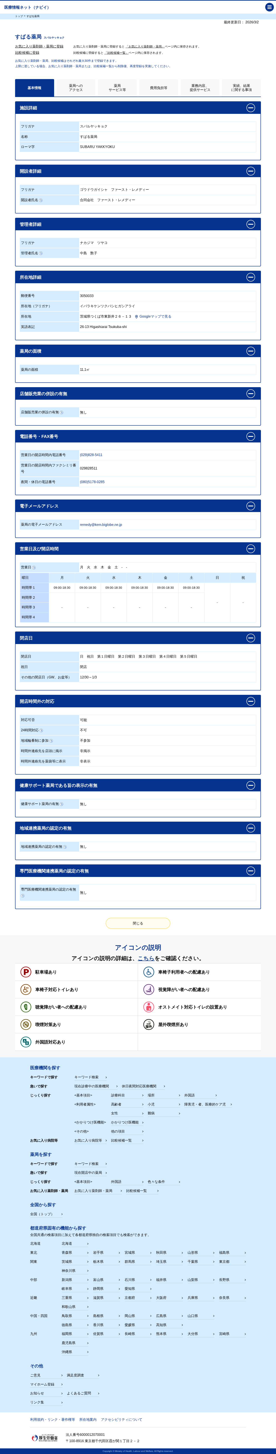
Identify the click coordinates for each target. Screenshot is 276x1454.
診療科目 (118, 1095)
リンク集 (37, 1402)
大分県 (193, 1334)
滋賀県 (98, 1298)
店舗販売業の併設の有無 (40, 412)
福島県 (224, 1252)
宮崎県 (224, 1334)
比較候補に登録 (27, 52)
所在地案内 (88, 1419)
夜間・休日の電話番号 (38, 482)
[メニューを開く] (269, 7)
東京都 (224, 1261)
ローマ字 (28, 147)
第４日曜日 (168, 656)
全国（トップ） (42, 1214)
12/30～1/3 (88, 677)
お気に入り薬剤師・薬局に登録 (39, 46)
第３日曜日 (147, 656)
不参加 (85, 740)
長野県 (224, 1280)
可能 (83, 720)
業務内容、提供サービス (200, 88)
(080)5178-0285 (92, 482)
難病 (151, 1113)
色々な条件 (156, 1182)
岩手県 (98, 1252)
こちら (146, 958)
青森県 (67, 1252)
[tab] (34, 88)
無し (83, 412)
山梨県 (193, 1280)
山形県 (193, 1252)
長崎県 (130, 1334)
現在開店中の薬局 (88, 1172)
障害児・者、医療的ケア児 (205, 1104)
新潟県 (67, 1280)
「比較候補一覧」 (116, 52)
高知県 (161, 1325)
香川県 (98, 1325)
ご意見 (35, 1375)
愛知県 (130, 1288)
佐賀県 (98, 1334)
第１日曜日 (105, 656)
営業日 (26, 567)
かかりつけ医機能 (125, 1122)
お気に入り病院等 (88, 1140)
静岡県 (98, 1288)
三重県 (67, 1298)
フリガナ (28, 126)
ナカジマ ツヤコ (94, 243)
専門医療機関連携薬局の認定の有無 (48, 889)
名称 (24, 136)
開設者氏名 (29, 200)
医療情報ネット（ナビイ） (27, 7)
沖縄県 (67, 1352)
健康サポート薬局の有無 (40, 804)
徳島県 (67, 1325)
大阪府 (161, 1298)
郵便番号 (28, 295)
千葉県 (193, 1261)
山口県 (193, 1316)
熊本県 (161, 1334)
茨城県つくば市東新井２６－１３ (106, 316)
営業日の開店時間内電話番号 (43, 455)
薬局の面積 (29, 369)
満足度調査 (75, 1375)
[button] (138, 108)
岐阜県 (67, 1288)
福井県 (161, 1280)
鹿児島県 (68, 1343)
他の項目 (118, 1131)
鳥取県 (67, 1316)
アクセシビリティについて (121, 1419)
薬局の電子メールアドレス (41, 524)
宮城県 (130, 1252)
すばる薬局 (88, 136)
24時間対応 (30, 730)
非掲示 (85, 751)
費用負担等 (158, 88)
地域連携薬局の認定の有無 (41, 846)
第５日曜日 (188, 656)
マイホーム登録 (42, 1384)
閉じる (138, 923)
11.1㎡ (85, 369)
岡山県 (130, 1316)
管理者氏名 (29, 253)
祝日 (90, 656)
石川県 (130, 1280)
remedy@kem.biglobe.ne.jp (101, 525)
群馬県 (130, 1261)
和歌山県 (68, 1307)
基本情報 (34, 88)
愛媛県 (130, 1325)
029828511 (88, 468)
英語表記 (28, 327)
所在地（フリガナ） (36, 306)
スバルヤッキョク (94, 126)
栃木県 (98, 1261)
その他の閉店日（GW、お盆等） (46, 677)
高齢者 (116, 1104)
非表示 (85, 761)
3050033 (87, 296)
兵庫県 (193, 1298)
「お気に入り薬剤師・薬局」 (145, 46)
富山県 (98, 1280)
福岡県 (67, 1334)
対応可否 (28, 720)
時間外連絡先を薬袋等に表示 (43, 761)
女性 (114, 1113)
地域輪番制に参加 (35, 740)
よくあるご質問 (79, 1393)
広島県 (161, 1316)
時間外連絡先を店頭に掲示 (41, 751)
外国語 (189, 1095)
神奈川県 (68, 1271)
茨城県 (67, 1261)
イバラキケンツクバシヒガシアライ (107, 306)
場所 (151, 1095)
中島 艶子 (88, 253)
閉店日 (26, 656)
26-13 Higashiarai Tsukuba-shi (103, 327)
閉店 (83, 667)
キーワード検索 (86, 1077)
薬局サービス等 (117, 88)
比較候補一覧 (121, 1140)
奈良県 (224, 1298)
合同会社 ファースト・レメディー (107, 200)
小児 (151, 1104)
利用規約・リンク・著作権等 (52, 1419)
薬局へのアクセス (76, 88)
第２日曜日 (126, 656)
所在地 (26, 316)
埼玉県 (161, 1261)
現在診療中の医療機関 (91, 1086)
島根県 (98, 1316)
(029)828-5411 (91, 455)
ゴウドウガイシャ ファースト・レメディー (114, 189)
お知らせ (37, 1393)
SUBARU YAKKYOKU (97, 147)
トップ (19, 16)
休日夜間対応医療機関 (139, 1086)
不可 (83, 730)
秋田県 (161, 1252)
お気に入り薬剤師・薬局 (93, 1191)
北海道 (67, 1243)
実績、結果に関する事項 (241, 88)
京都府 (130, 1298)
